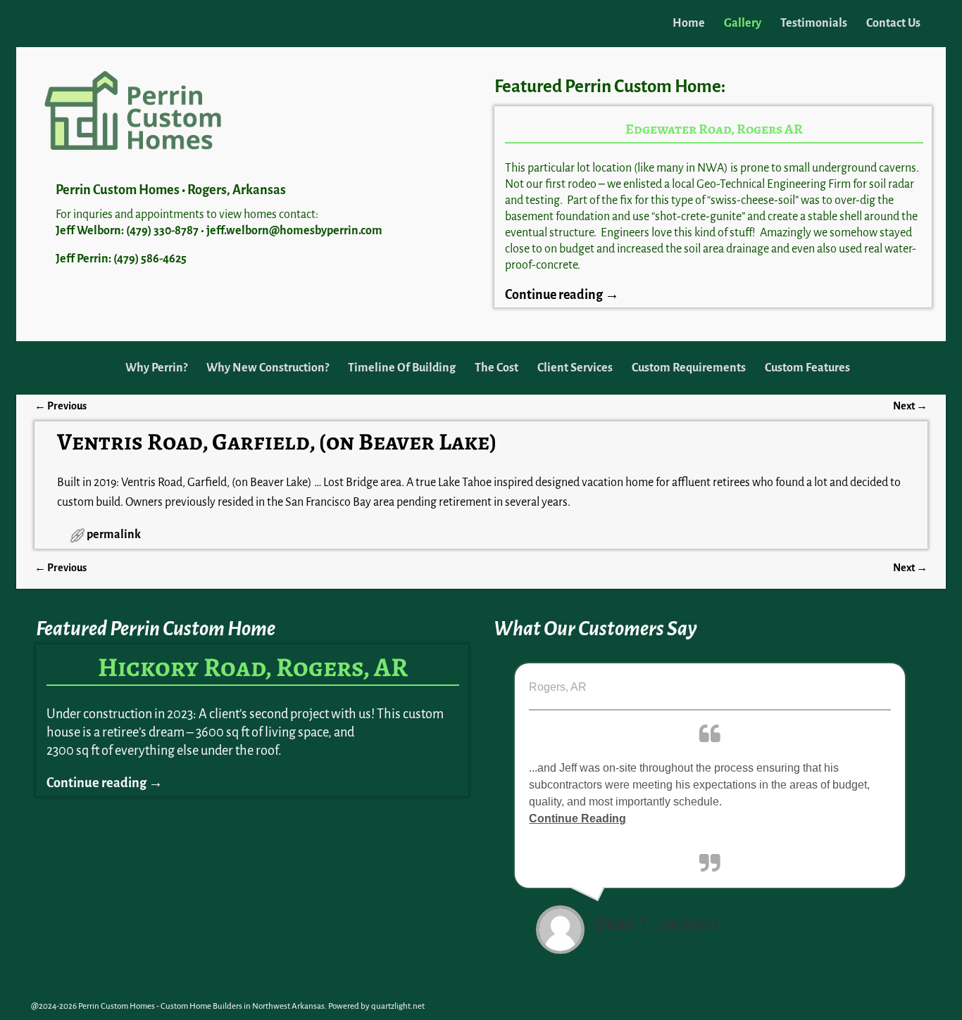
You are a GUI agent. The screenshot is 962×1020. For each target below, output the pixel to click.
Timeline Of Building (402, 368)
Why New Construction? (267, 368)
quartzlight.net (398, 1006)
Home (689, 23)
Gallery (742, 23)
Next (910, 406)
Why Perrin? (156, 368)
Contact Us (893, 23)
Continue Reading (577, 818)
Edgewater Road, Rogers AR (714, 129)
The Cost (496, 368)
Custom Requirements (689, 368)
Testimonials (813, 23)
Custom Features (807, 368)
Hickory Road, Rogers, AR (253, 667)
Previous (61, 406)
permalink (114, 534)
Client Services (575, 368)
